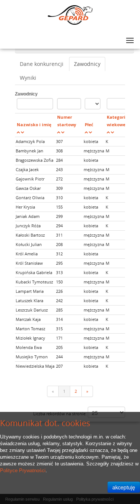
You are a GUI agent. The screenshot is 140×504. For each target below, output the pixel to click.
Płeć (89, 124)
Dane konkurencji (41, 63)
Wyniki (28, 77)
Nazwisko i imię (34, 124)
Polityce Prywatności (23, 470)
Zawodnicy (87, 63)
